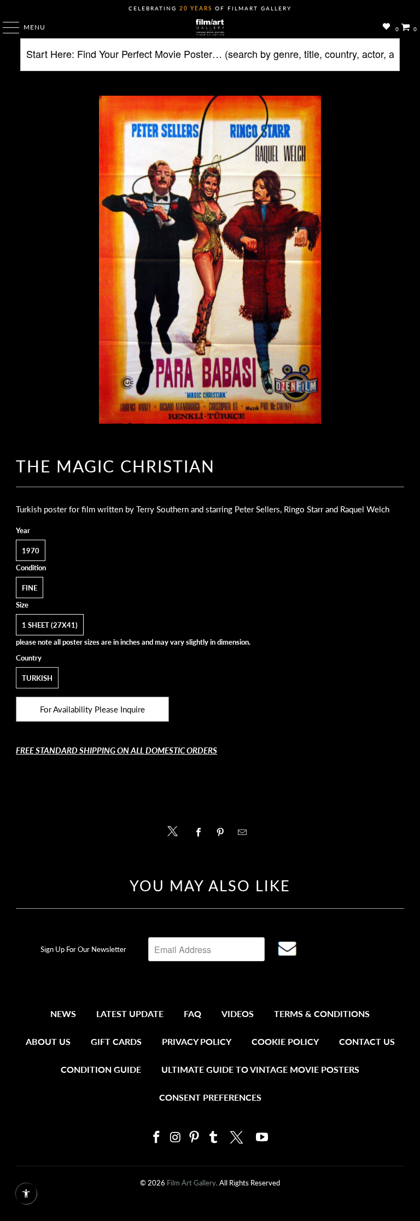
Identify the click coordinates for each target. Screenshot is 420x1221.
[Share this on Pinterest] (222, 832)
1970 (30, 550)
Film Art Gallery (191, 1182)
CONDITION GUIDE (101, 1069)
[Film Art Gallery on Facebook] (156, 1137)
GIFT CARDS (116, 1041)
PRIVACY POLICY (196, 1041)
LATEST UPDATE (130, 1013)
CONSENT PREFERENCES (210, 1097)
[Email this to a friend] (245, 832)
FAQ (192, 1013)
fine (29, 587)
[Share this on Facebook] (200, 832)
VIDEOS (237, 1013)
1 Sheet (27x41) (50, 625)
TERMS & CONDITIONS (322, 1013)
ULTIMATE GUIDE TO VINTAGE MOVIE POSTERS (260, 1069)
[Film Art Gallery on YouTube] (262, 1137)
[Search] (209, 58)
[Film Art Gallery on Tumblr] (213, 1137)
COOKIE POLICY (285, 1041)
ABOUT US (48, 1041)
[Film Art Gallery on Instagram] (175, 1137)
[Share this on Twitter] (175, 830)
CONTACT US (367, 1041)
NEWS (63, 1013)
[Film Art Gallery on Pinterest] (194, 1137)
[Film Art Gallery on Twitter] (238, 1137)
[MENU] (5, 27)
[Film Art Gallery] (210, 27)
